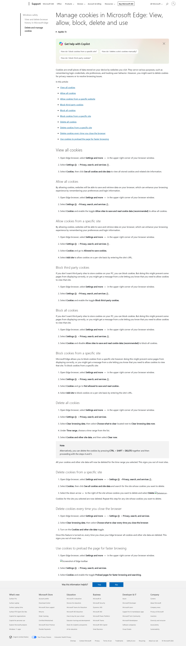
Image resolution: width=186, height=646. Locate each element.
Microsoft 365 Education (75, 612)
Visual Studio (127, 629)
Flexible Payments (45, 629)
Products (68, 4)
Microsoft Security (99, 603)
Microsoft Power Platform (101, 616)
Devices (80, 4)
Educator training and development (78, 620)
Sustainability (154, 629)
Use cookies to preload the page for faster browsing (84, 139)
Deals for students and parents (77, 625)
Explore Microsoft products (18, 625)
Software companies (129, 625)
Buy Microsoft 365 (126, 4)
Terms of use (107, 641)
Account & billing (94, 4)
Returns (41, 612)
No (116, 584)
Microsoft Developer (129, 603)
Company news (155, 607)
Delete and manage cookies (34, 29)
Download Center (44, 603)
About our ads (153, 641)
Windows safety (30, 14)
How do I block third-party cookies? (76, 58)
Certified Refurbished (46, 620)
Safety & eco (131, 641)
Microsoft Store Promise (47, 625)
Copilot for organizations (17, 616)
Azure (124, 599)
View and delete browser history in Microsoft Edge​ (36, 21)
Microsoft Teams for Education (77, 607)
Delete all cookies (68, 121)
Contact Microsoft (85, 641)
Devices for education (74, 603)
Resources (109, 4)
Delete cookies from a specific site (76, 127)
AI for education (72, 629)
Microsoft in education (74, 599)
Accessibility (154, 625)
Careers (153, 599)
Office (59, 4)
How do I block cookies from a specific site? (79, 51)
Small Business (98, 629)
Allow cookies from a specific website (77, 98)
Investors (153, 616)
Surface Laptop (14, 603)
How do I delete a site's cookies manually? (119, 51)
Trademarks (119, 641)
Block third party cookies (71, 104)
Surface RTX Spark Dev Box (18, 612)
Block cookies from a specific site (75, 116)
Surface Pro (13, 599)
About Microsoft (155, 603)
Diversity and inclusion (157, 620)
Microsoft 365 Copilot (100, 625)
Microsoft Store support (46, 607)
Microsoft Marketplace (130, 620)
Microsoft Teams (98, 620)
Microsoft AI (97, 599)
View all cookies (67, 87)
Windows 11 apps (15, 629)
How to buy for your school (75, 616)
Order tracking (43, 616)
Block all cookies (68, 110)
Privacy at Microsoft (157, 612)
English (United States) (20, 637)
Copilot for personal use (17, 620)
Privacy (97, 641)
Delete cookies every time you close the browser (83, 133)
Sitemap (73, 641)
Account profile (44, 599)
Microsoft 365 (48, 4)
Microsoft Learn (128, 607)
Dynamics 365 (97, 607)
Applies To (62, 31)
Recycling (142, 641)
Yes (99, 584)
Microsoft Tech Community (131, 616)
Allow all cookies (68, 93)
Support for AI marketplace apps (133, 612)
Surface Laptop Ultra (16, 607)
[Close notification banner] (164, 43)
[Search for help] (166, 3)
